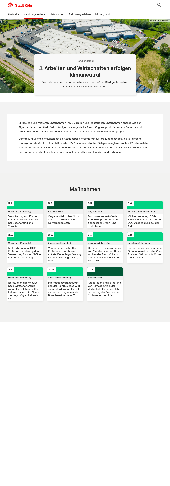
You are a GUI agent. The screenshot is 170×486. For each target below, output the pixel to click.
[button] (34, 14)
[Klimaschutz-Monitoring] (35, 5)
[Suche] (159, 4)
